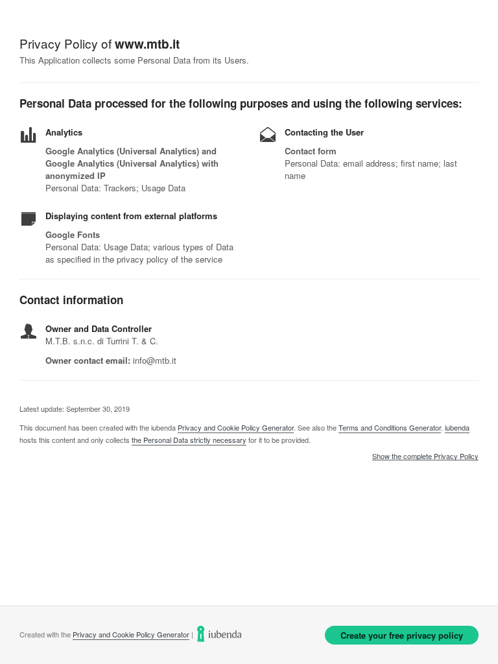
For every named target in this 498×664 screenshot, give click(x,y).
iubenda (457, 427)
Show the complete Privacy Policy (425, 456)
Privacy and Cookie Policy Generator (236, 427)
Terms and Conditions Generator (389, 427)
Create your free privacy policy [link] (401, 635)
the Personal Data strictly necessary (189, 439)
